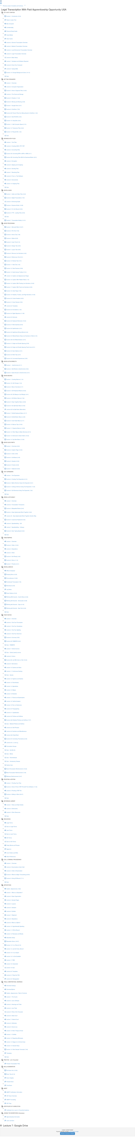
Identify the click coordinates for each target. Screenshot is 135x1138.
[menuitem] (1, 3)
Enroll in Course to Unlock (67, 1133)
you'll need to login (73, 1131)
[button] (1, 1)
